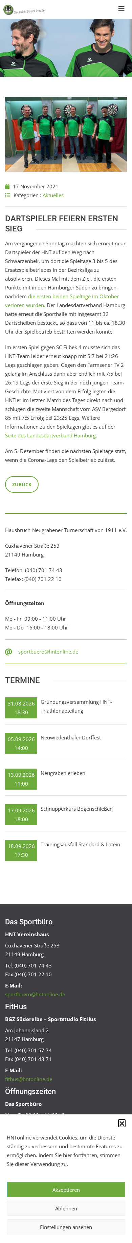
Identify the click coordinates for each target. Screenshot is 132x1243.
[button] (121, 1122)
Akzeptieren (66, 1189)
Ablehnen (66, 1208)
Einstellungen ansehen (66, 1227)
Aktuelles (53, 195)
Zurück (21, 484)
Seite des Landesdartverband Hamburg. (51, 435)
